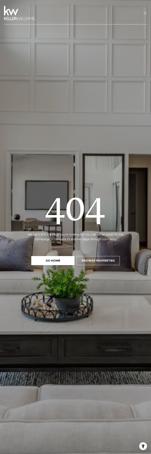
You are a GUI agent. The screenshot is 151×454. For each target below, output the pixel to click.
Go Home (53, 260)
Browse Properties (98, 260)
